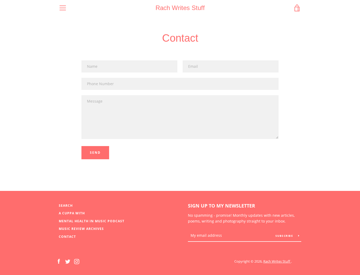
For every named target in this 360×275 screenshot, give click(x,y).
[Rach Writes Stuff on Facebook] (58, 261)
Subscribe (284, 236)
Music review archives (81, 228)
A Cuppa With (72, 213)
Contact (67, 236)
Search (66, 205)
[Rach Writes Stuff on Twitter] (67, 261)
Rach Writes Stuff (180, 7)
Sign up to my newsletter (221, 205)
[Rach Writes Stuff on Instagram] (76, 261)
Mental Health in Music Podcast (91, 221)
